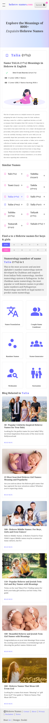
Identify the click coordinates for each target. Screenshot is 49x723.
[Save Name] (7, 55)
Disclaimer (9, 714)
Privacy (42, 711)
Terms (18, 714)
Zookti (24, 720)
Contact (26, 711)
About (34, 711)
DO (10, 720)
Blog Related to (15, 393)
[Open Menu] (4, 5)
